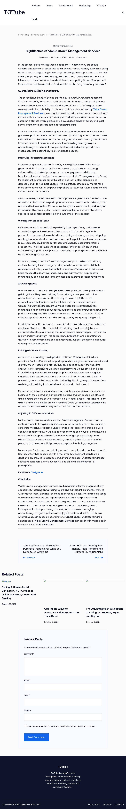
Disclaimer (107, 804)
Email (27, 695)
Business (36, 5)
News (50, 5)
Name (27, 680)
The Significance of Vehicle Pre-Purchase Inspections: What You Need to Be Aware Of (42, 548)
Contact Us (119, 804)
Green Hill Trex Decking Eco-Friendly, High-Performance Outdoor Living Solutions (86, 548)
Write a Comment (78, 57)
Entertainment (66, 5)
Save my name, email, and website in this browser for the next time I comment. (61, 726)
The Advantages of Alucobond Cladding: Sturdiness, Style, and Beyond (104, 612)
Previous (31, 557)
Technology (85, 5)
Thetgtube (37, 472)
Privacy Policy (94, 804)
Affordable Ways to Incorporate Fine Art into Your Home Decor (62, 612)
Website (27, 710)
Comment (29, 654)
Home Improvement (63, 46)
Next (97, 557)
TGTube (14, 12)
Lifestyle (101, 5)
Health (35, 19)
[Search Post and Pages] (123, 12)
